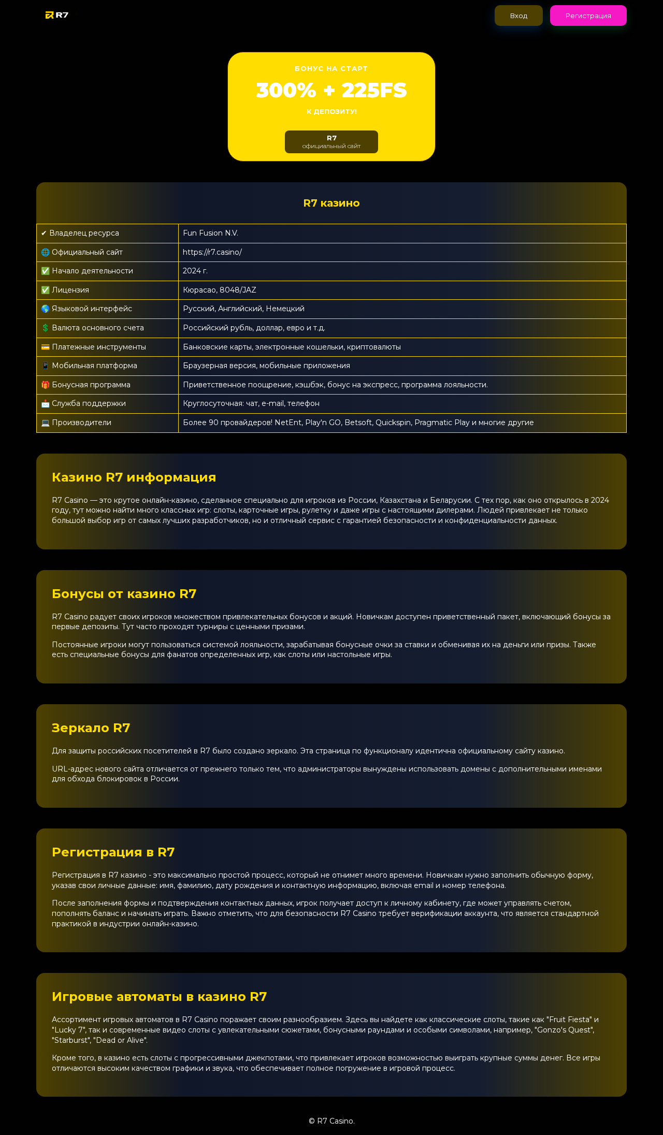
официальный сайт (331, 142)
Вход (518, 15)
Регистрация (588, 15)
